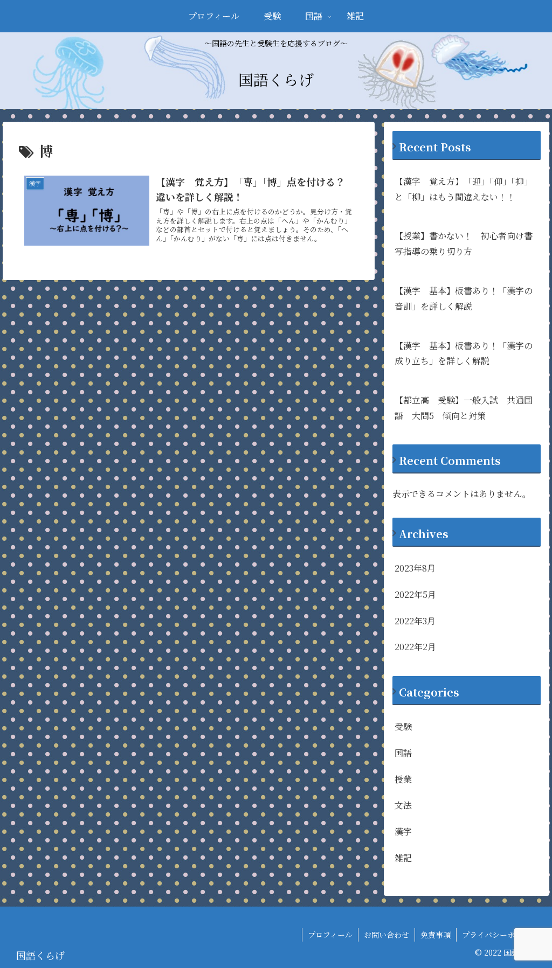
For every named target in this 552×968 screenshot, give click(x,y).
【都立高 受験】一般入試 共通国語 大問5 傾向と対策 (464, 408)
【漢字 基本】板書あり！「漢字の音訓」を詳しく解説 (464, 298)
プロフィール (330, 934)
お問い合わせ (386, 934)
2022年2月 (415, 646)
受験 (403, 726)
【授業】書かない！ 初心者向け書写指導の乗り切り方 (464, 243)
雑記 (403, 858)
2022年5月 (415, 594)
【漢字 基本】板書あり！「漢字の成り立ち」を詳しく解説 (464, 353)
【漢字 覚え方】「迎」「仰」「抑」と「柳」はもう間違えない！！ (464, 189)
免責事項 (435, 934)
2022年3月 (415, 621)
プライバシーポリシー (499, 934)
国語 (403, 753)
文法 (403, 805)
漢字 (403, 831)
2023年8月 (415, 568)
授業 (403, 779)
